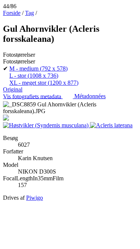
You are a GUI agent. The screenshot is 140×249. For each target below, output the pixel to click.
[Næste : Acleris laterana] (111, 125)
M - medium (38, 68)
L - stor (33, 75)
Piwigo (34, 197)
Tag (29, 13)
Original (12, 89)
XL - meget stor (43, 83)
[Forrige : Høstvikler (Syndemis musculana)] (46, 125)
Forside (12, 13)
